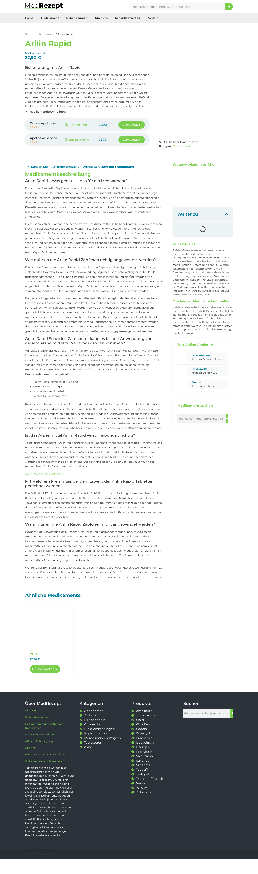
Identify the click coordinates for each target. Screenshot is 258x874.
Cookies (30, 748)
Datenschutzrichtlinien (40, 734)
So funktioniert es (127, 18)
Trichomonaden (44, 34)
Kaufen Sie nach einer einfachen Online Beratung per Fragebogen (82, 167)
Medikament (50, 18)
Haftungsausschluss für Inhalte (45, 754)
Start (28, 34)
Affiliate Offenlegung (39, 741)
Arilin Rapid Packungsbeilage (44, 474)
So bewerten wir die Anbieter (44, 761)
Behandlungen (76, 18)
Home (29, 18)
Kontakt (152, 18)
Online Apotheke (45, 669)
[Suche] (229, 6)
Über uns (101, 18)
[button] (94, 166)
